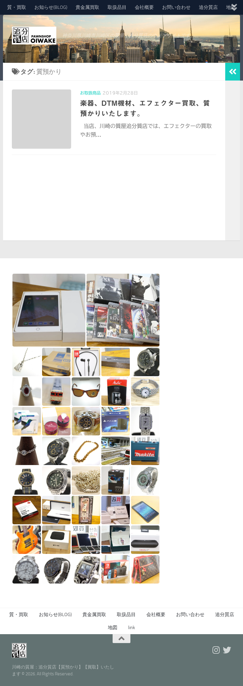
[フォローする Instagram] (216, 650)
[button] (49, 310)
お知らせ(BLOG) (50, 7)
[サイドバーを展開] (232, 72)
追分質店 (208, 7)
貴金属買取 (87, 7)
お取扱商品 (90, 93)
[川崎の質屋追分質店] (227, 650)
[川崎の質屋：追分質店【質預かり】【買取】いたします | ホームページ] (34, 35)
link (131, 627)
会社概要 (144, 7)
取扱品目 (117, 7)
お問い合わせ (176, 7)
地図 (112, 627)
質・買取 (16, 7)
